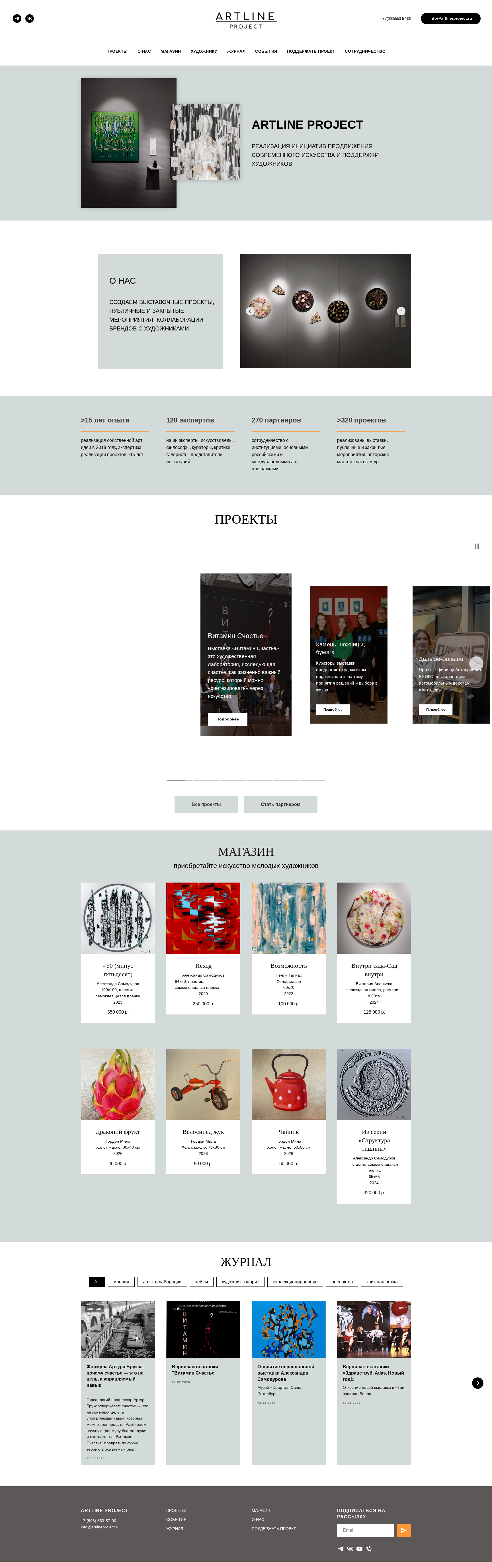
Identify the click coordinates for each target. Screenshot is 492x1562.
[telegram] (17, 18)
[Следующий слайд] (477, 1383)
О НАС (258, 1519)
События (266, 51)
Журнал (236, 51)
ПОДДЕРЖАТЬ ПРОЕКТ (274, 1528)
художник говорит (240, 1281)
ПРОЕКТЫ (176, 1510)
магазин (246, 851)
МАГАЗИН (261, 1510)
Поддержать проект (311, 51)
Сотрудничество (365, 51)
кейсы (201, 1281)
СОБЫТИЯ (176, 1519)
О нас (144, 51)
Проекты (117, 51)
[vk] (29, 18)
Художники (204, 51)
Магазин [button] (171, 51)
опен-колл (342, 1281)
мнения (121, 1281)
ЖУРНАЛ (174, 1528)
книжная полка (382, 1281)
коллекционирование (295, 1281)
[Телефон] (368, 1548)
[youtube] (359, 1548)
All (97, 1281)
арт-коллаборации (162, 1281)
